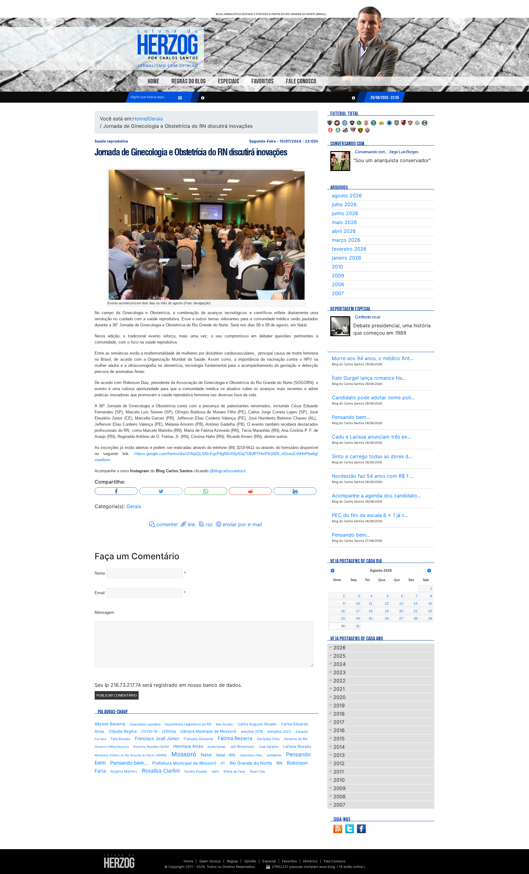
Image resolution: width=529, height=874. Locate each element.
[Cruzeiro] (389, 122)
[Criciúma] (381, 122)
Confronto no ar (367, 316)
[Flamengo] (403, 122)
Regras (232, 861)
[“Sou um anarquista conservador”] (340, 161)
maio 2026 (344, 222)
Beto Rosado (224, 724)
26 (386, 618)
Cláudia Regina (123, 731)
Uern (215, 771)
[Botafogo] (352, 122)
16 (343, 611)
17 (358, 611)
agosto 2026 (347, 195)
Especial (269, 861)
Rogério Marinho (124, 771)
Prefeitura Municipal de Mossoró (184, 763)
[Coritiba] (373, 122)
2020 (339, 697)
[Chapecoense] (359, 122)
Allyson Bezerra (110, 723)
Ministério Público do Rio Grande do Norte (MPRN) (131, 755)
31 (358, 626)
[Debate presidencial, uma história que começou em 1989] (340, 326)
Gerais (155, 119)
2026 (339, 647)
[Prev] (332, 570)
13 (401, 603)
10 (358, 603)
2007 (338, 293)
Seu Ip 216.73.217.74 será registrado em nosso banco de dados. (168, 685)
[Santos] (345, 130)
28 (415, 618)
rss (209, 524)
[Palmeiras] (338, 130)
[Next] (429, 570)
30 (343, 626)
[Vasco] (367, 130)
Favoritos (262, 81)
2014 (339, 747)
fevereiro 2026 (349, 249)
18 (370, 611)
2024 (339, 664)
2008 (338, 284)
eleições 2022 (279, 731)
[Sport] (360, 130)
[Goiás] (417, 122)
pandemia (274, 755)
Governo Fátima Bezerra (112, 746)
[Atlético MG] (329, 122)
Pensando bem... (129, 763)
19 (386, 611)
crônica (169, 731)
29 (430, 618)
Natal (206, 754)
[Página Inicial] (119, 861)
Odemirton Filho (251, 755)
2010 (337, 267)
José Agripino (269, 747)
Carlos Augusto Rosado (257, 724)
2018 (339, 714)
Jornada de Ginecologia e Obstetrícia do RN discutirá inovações (191, 152)
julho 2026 (344, 204)
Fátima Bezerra (235, 738)
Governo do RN (295, 739)
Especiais (228, 81)
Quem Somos (210, 861)
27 (401, 618)
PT (223, 763)
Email (100, 593)
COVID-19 (149, 731)
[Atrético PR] (337, 122)
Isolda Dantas (217, 746)
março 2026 (346, 240)
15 (430, 603)
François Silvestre (198, 739)
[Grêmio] (424, 122)
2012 (339, 763)
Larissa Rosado (297, 746)
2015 (339, 738)
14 (415, 603)
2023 (339, 672)
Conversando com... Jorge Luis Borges (386, 151)
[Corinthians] (366, 122)
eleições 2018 (252, 731)
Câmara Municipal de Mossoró (208, 731)
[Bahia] (344, 122)
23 (343, 618)
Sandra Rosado (195, 771)
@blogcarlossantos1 (228, 471)
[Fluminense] (410, 122)
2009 (338, 275)
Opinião (250, 861)
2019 (339, 705)
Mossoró (183, 754)
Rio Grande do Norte (251, 763)
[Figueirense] (396, 122)
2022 (339, 681)
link (192, 524)
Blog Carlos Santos (167, 48)
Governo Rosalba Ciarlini (151, 746)
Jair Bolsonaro (242, 746)
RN (279, 763)
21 (415, 611)
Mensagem (104, 612)
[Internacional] (330, 130)
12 (386, 603)
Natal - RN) (225, 755)
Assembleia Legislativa (145, 724)
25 (370, 618)
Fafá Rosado (120, 739)
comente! (167, 524)
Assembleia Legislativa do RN (188, 724)
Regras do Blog (188, 81)
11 (370, 603)
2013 (339, 755)
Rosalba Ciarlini (161, 770)
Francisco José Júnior (157, 738)
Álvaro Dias (257, 771)
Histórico (310, 861)
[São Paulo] (353, 130)
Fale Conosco (301, 81)
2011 (338, 772)
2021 (339, 689)
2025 (339, 656)
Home (153, 81)
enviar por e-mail (242, 524)
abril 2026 (344, 231)
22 (430, 611)
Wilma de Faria (234, 771)
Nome (100, 573)
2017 (338, 722)
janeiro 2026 (346, 258)
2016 (339, 730)
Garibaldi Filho (268, 739)
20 (401, 611)
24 (358, 618)
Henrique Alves (188, 746)
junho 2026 (345, 213)
